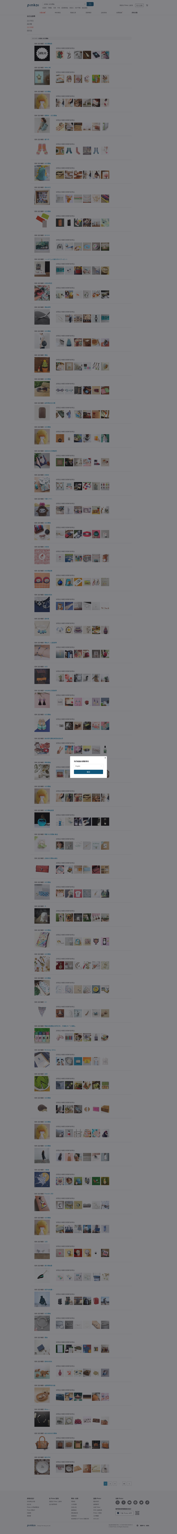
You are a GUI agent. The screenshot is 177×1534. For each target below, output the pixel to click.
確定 (88, 772)
